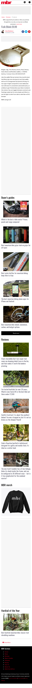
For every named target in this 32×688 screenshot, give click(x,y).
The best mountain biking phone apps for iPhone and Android (15, 300)
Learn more (19, 24)
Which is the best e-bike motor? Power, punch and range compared (14, 220)
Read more (16, 333)
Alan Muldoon (9, 31)
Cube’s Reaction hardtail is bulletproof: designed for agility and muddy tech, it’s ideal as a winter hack (15, 445)
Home (3, 17)
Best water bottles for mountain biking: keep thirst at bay (14, 274)
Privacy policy (21, 678)
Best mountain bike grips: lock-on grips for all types (15, 246)
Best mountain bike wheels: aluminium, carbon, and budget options (14, 325)
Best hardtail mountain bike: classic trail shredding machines (15, 633)
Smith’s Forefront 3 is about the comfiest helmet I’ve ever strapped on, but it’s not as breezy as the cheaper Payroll (16, 417)
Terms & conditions (13, 678)
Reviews (8, 17)
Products (14, 17)
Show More (7, 642)
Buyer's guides (7, 197)
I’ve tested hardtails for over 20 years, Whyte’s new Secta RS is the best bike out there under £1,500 (15, 391)
